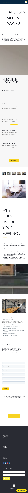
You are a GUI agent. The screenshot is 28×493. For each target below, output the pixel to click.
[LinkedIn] (9, 463)
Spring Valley (5, 448)
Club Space (5, 436)
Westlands (5, 447)
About (4, 457)
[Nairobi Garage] (7, 2)
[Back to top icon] (14, 485)
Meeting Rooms (6, 437)
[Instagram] (7, 463)
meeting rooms (8, 39)
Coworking (5, 435)
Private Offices (6, 434)
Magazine (5, 458)
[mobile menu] (26, 2)
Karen (4, 445)
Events (4, 459)
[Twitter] (6, 463)
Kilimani (4, 446)
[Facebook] (4, 463)
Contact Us (5, 456)
